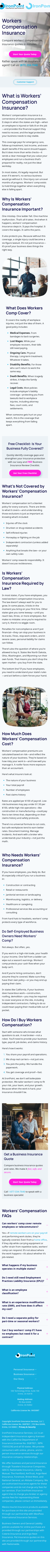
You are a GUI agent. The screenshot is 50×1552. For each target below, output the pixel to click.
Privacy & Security (27, 1427)
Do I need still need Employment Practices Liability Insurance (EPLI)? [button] (23, 1279)
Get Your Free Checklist (25, 473)
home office (40, 1239)
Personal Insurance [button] (24, 1369)
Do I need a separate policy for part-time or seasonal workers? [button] (20, 1319)
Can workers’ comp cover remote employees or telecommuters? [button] (21, 1225)
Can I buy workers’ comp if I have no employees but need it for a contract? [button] (22, 1333)
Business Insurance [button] (24, 1374)
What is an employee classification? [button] (14, 1291)
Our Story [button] (19, 1378)
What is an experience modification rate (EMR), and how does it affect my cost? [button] (23, 1306)
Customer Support (25, 82)
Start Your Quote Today (25, 54)
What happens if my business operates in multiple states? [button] (19, 1267)
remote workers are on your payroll (28, 1232)
